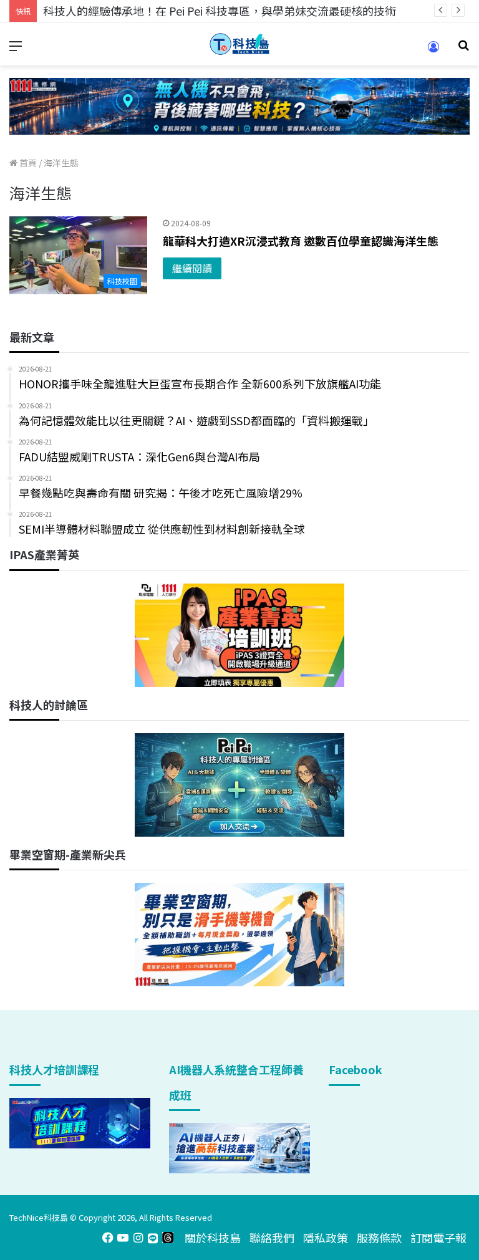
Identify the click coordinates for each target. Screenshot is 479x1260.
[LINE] (152, 1237)
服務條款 (379, 1237)
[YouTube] (122, 1237)
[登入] (433, 51)
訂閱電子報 (438, 1237)
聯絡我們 (271, 1237)
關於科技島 (213, 1237)
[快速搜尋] (463, 49)
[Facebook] (107, 1237)
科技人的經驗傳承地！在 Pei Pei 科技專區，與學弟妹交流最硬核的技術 (219, 10)
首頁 (27, 162)
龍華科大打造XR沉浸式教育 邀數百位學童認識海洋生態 (300, 241)
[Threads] (167, 1237)
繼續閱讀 (192, 268)
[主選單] (15, 49)
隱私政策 (325, 1237)
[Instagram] (137, 1237)
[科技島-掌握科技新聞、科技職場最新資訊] (239, 44)
